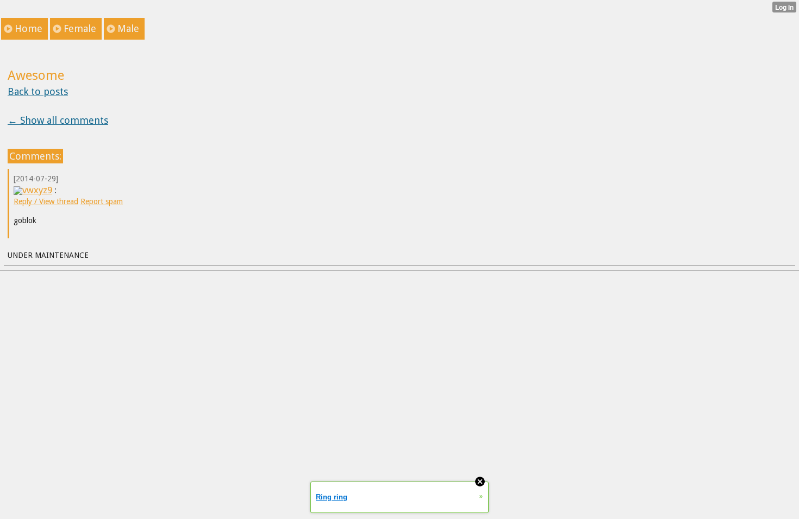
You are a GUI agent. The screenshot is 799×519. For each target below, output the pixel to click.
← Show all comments (58, 120)
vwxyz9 (37, 190)
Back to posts (38, 91)
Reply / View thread (46, 201)
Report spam (101, 201)
